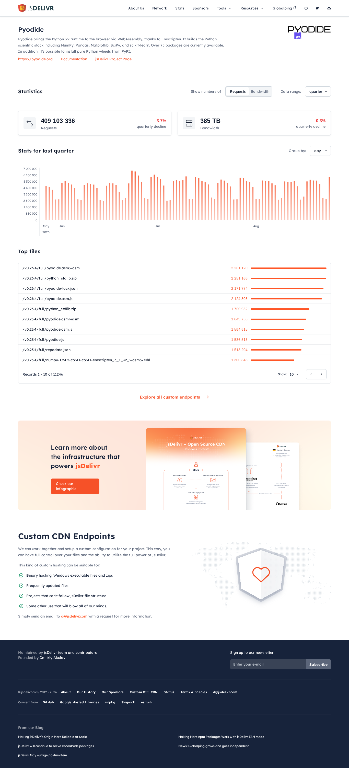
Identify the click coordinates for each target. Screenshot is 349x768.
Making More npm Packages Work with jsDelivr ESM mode (221, 737)
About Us (136, 8)
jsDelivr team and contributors (70, 652)
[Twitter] (317, 8)
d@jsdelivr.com (74, 616)
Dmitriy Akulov (52, 657)
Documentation (74, 59)
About (66, 692)
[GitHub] (306, 8)
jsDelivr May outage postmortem (42, 755)
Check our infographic (66, 486)
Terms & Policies (194, 692)
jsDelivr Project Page (113, 59)
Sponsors (200, 8)
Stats (179, 8)
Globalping (282, 8)
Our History (86, 692)
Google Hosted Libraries (79, 702)
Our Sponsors (112, 692)
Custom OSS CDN (144, 692)
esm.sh (146, 702)
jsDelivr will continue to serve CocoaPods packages (56, 746)
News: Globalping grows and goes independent (213, 746)
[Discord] (329, 8)
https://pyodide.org (35, 59)
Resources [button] (249, 8)
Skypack (128, 702)
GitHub (48, 702)
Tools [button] (221, 8)
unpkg (110, 702)
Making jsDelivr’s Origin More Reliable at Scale (52, 737)
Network (159, 8)
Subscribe (318, 664)
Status (169, 692)
